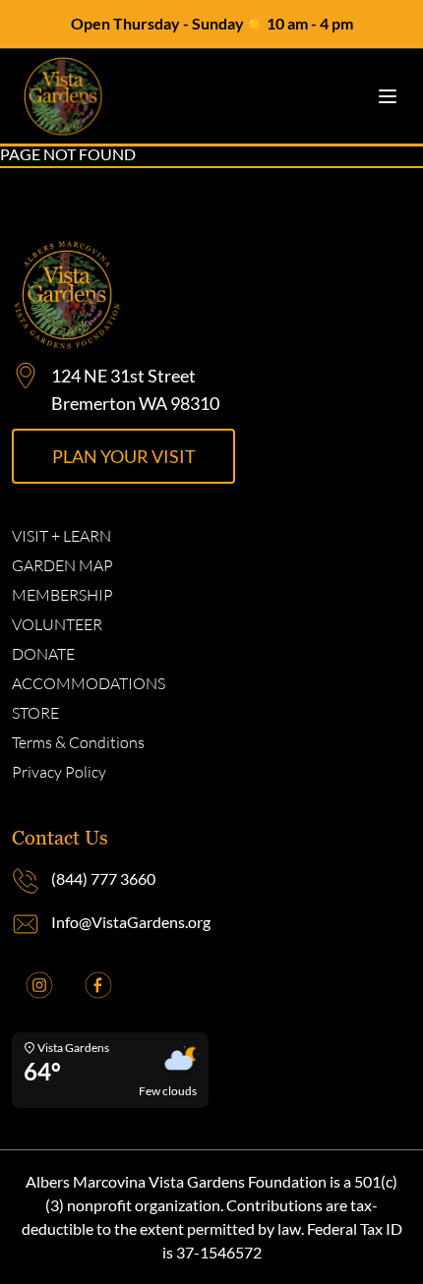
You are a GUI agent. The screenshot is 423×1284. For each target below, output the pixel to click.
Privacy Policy (59, 772)
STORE (35, 713)
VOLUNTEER (57, 624)
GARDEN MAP (62, 565)
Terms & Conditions (78, 742)
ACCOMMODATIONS (88, 683)
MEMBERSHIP (62, 595)
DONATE (43, 654)
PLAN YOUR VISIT (124, 456)
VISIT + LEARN (61, 536)
